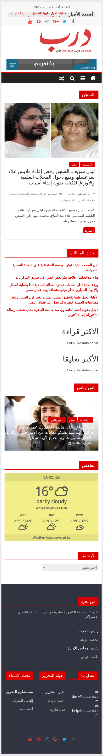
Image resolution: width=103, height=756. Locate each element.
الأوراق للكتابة (39, 194)
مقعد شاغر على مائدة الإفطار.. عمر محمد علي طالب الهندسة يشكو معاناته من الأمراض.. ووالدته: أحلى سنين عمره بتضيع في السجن (49, 432)
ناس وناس (57, 420)
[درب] (93, 78)
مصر (74, 164)
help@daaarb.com (85, 712)
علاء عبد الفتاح (86, 200)
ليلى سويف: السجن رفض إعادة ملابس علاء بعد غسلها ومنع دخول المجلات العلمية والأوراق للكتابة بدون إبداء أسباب (52, 177)
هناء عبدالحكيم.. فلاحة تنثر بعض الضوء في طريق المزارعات (56, 277)
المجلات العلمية (19, 194)
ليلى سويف (69, 200)
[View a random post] (62, 78)
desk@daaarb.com (85, 698)
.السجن (53, 194)
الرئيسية (87, 164)
